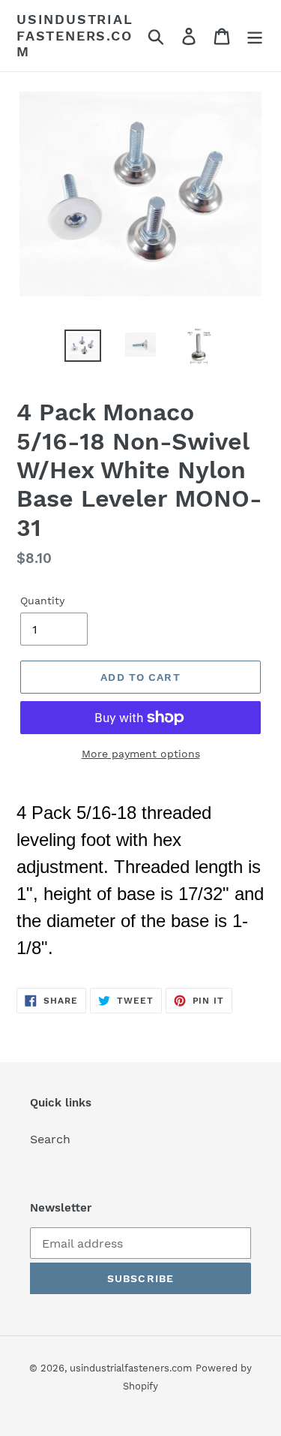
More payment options (141, 754)
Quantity (42, 601)
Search (50, 1139)
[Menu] (254, 36)
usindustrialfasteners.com (74, 35)
